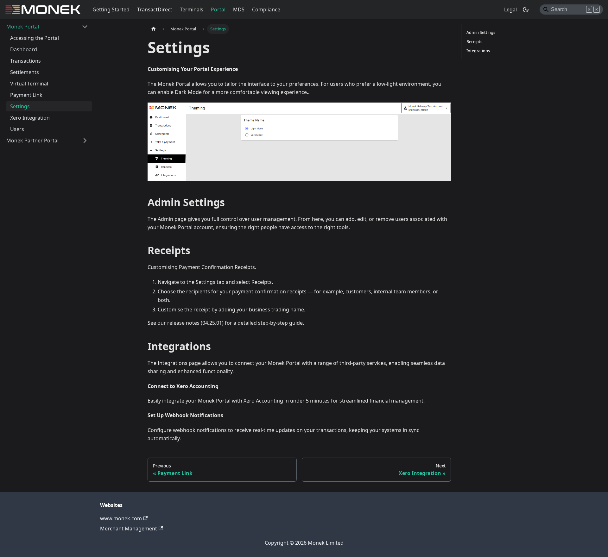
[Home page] (154, 29)
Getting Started (111, 9)
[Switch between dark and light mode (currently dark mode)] (526, 9)
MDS (238, 9)
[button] (47, 27)
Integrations (478, 50)
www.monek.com (121, 518)
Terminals (191, 9)
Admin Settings (480, 32)
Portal (218, 9)
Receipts (474, 41)
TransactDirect (154, 9)
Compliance (266, 9)
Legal (510, 9)
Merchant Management (128, 528)
